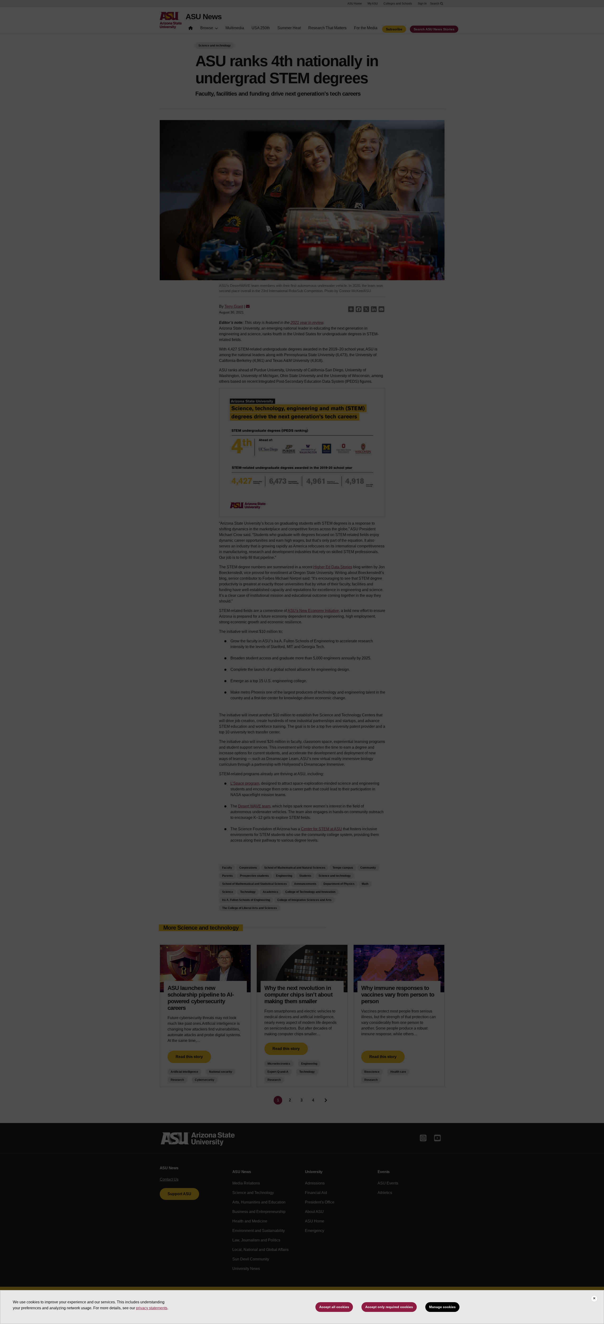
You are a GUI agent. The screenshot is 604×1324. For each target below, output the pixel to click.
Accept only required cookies (389, 1307)
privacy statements (151, 1308)
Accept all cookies (334, 1307)
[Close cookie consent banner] (594, 1298)
